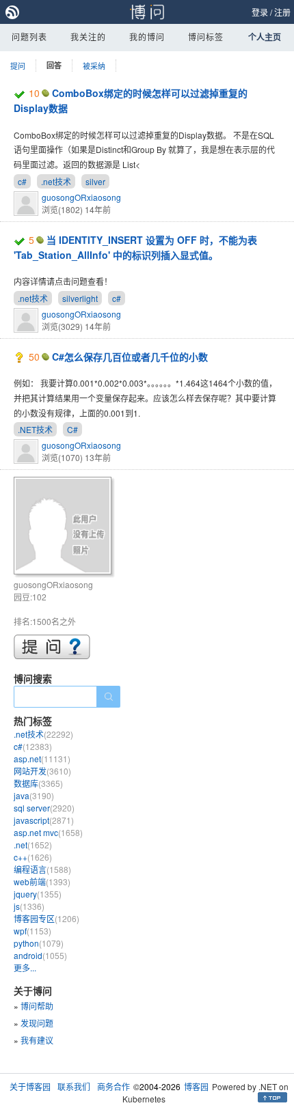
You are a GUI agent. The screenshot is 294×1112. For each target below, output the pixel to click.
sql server (44, 808)
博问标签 (206, 36)
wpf (32, 930)
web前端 (42, 881)
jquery (38, 894)
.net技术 (56, 181)
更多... (25, 967)
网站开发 (42, 771)
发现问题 (37, 1023)
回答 (54, 65)
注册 (282, 12)
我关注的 (88, 36)
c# (22, 181)
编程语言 (42, 869)
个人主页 (264, 37)
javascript (44, 820)
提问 (17, 65)
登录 (260, 12)
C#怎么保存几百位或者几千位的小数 (130, 356)
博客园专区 (46, 918)
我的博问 (147, 36)
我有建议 (37, 1040)
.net (33, 844)
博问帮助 (37, 1006)
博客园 (196, 1086)
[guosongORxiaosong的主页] (65, 528)
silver (95, 181)
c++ (33, 857)
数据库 (38, 783)
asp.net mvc (48, 832)
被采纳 (94, 65)
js (29, 906)
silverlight (80, 298)
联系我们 (73, 1086)
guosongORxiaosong (81, 197)
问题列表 (29, 36)
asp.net (42, 758)
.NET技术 (35, 429)
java (34, 795)
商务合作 (113, 1086)
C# (72, 429)
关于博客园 (30, 1086)
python (39, 943)
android (40, 955)
